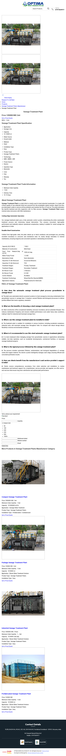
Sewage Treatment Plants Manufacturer (13, 106)
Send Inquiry (8, 98)
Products (4, 104)
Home (3, 102)
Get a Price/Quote (7, 118)
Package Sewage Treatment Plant (14, 563)
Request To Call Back (8, 100)
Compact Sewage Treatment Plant (14, 497)
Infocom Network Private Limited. (35, 752)
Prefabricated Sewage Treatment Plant (16, 694)
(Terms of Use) (45, 751)
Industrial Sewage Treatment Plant (15, 628)
